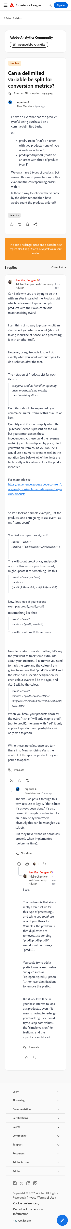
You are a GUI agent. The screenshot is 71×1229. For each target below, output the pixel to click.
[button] (21, 94)
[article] (35, 531)
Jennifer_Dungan (26, 280)
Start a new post (40, 248)
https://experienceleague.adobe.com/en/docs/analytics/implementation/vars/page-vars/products (35, 489)
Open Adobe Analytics (31, 44)
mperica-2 (23, 102)
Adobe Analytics (13, 17)
